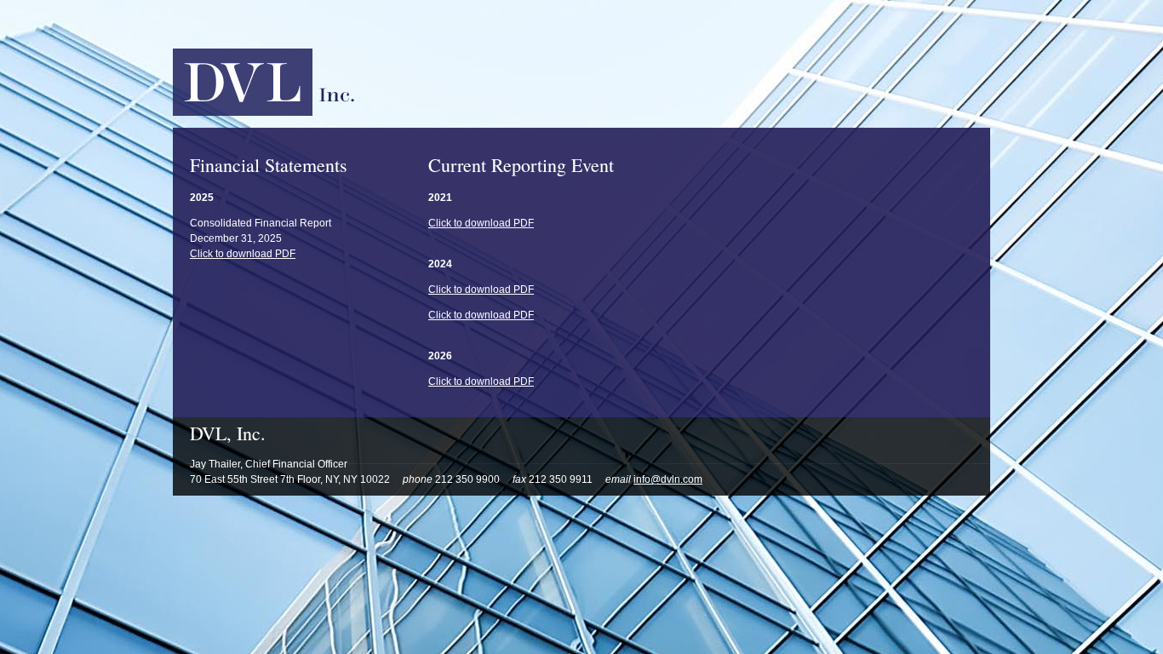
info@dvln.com (667, 479)
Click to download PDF (242, 254)
